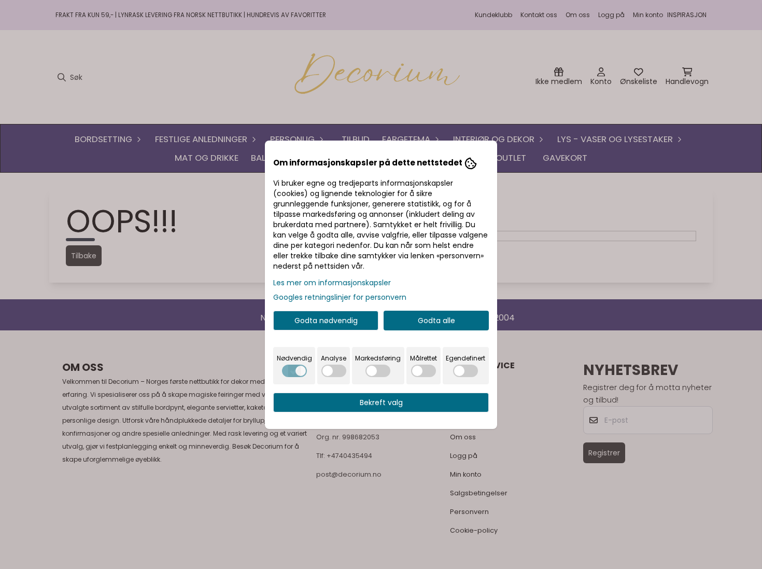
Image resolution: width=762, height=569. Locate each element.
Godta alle (436, 320)
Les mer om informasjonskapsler (332, 282)
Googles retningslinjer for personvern (339, 297)
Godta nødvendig (326, 320)
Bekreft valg (381, 402)
